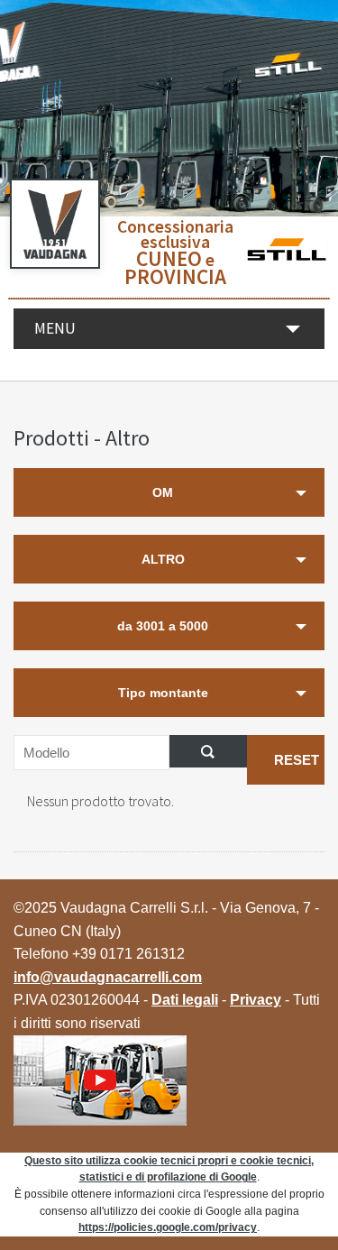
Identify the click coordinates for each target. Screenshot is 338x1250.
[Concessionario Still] (285, 253)
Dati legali (184, 999)
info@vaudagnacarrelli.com (108, 977)
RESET (296, 759)
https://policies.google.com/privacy (167, 1227)
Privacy (255, 999)
